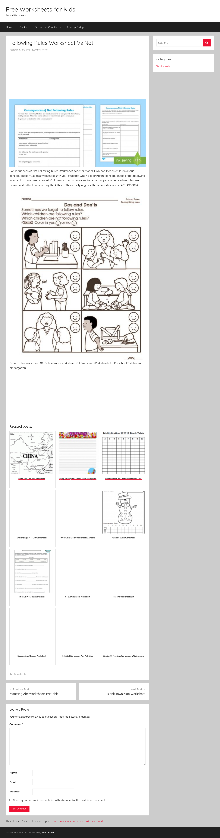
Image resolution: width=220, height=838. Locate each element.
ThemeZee (48, 832)
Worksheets (20, 674)
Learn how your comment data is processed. (77, 821)
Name (13, 772)
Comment (16, 724)
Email (13, 782)
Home (9, 27)
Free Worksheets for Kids (40, 9)
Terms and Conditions (48, 27)
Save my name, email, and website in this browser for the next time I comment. (59, 800)
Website (14, 791)
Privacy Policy (75, 27)
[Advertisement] (77, 74)
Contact (24, 27)
